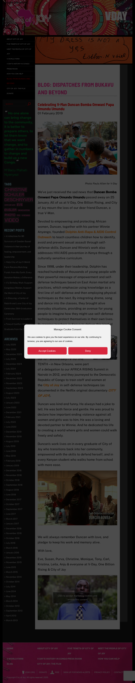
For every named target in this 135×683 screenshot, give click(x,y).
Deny (88, 350)
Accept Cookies (47, 350)
